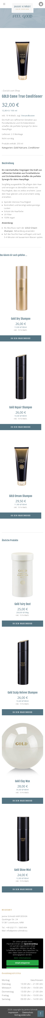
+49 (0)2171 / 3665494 (16, 927)
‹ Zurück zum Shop (11, 90)
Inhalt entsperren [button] (22, 963)
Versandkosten (28, 115)
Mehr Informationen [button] (22, 958)
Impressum (13, 1012)
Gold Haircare (20, 147)
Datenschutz (27, 1012)
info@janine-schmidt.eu (16, 930)
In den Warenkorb (21, 338)
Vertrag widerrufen (22, 1015)
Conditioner (33, 147)
